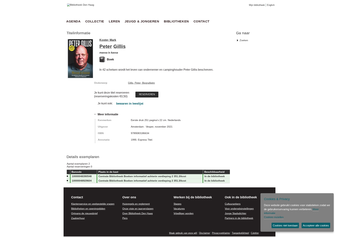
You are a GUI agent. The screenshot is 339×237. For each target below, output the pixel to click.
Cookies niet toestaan (285, 225)
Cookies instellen (274, 217)
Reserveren (147, 94)
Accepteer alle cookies (316, 225)
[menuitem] (74, 21)
